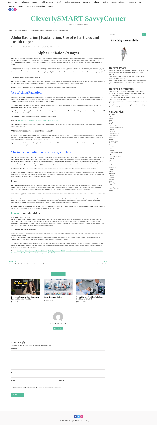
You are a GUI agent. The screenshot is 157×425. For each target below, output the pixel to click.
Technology (11, 6)
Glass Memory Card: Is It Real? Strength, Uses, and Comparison (127, 80)
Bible (110, 120)
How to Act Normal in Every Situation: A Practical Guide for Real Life (25, 298)
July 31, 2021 (27, 47)
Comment (14, 348)
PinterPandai (20, 251)
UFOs (110, 185)
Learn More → (58, 328)
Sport (110, 181)
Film (110, 148)
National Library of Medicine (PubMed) (36, 251)
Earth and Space (114, 143)
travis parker (112, 91)
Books (111, 124)
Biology (111, 122)
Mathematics (25, 2)
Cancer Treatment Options (53, 297)
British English (113, 126)
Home (9, 2)
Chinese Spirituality (114, 133)
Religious (111, 177)
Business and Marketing (72, 2)
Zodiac (111, 190)
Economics (86, 2)
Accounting (112, 114)
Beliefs (59, 2)
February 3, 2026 (81, 302)
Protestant (112, 173)
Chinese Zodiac (113, 135)
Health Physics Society (54, 251)
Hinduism (111, 158)
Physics (45, 47)
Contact (50, 6)
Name (13, 373)
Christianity (112, 137)
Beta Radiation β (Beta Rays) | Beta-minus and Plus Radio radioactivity (38, 120)
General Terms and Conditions (35, 6)
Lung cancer (16, 213)
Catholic (111, 129)
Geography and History (118, 2)
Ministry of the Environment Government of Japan (75, 251)
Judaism (111, 162)
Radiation (53, 47)
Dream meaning (113, 141)
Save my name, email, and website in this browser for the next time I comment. (37, 387)
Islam (110, 160)
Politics (105, 2)
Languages (132, 2)
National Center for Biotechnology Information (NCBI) (39, 252)
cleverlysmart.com (17, 47)
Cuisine (20, 6)
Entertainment (113, 146)
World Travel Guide (114, 188)
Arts (16, 2)
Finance (111, 150)
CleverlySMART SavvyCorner (78, 18)
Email (13, 380)
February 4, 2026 (49, 300)
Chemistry (112, 131)
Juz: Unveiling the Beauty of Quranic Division (131, 91)
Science (34, 2)
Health (111, 154)
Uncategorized (113, 186)
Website (61, 380)
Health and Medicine (47, 2)
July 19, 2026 (15, 302)
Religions (96, 2)
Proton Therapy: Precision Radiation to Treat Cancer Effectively (89, 298)
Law (140, 2)
